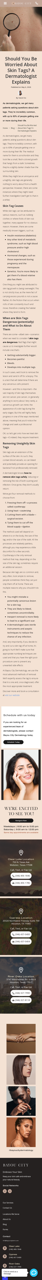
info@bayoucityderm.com (11, 1240)
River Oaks (14, 1263)
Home (5, 128)
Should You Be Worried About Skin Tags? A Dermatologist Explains (27, 128)
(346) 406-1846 (15, 1249)
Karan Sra (22, 98)
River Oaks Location (21, 976)
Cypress (13, 1254)
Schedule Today (13, 742)
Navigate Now (21, 820)
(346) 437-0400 (15, 1257)
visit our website (12, 695)
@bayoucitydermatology (21, 1150)
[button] (5, 3)
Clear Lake (14, 1246)
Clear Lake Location (21, 859)
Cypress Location (21, 917)
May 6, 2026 (26, 87)
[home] (21, 3)
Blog (13, 128)
